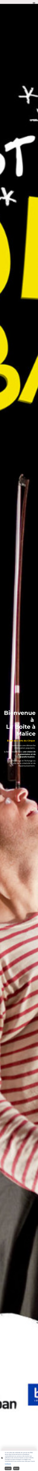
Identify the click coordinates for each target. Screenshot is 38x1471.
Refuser (16, 1468)
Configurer (8, 1464)
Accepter (8, 1468)
